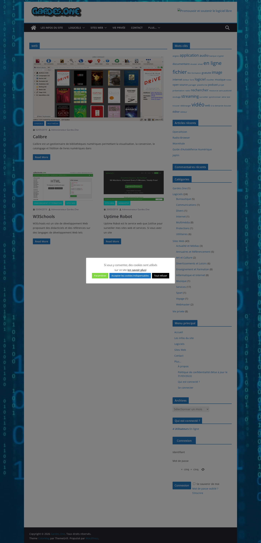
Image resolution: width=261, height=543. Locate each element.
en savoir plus (137, 270)
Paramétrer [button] (100, 275)
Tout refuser (160, 275)
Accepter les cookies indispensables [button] (130, 275)
